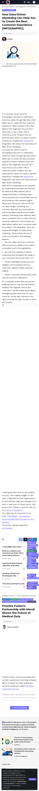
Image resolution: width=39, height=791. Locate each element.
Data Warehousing (32, 564)
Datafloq (10, 39)
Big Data (31, 551)
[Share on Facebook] (21, 539)
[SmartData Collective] (8, 2)
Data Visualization (19, 601)
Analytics (31, 539)
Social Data (30, 588)
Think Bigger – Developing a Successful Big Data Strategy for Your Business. (18, 519)
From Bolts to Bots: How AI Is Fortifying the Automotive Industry (25, 751)
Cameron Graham (13, 627)
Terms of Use (9, 783)
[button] (32, 779)
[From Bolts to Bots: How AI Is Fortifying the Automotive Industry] (7, 752)
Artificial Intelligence (20, 756)
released (27, 141)
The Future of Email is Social (13, 584)
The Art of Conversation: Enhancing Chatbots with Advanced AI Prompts (23, 740)
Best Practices (31, 542)
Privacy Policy (21, 781)
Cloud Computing (32, 554)
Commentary (32, 545)
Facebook (18, 510)
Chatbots (17, 745)
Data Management (9, 10)
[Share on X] (25, 539)
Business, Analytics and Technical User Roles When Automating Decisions (13, 553)
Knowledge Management (32, 567)
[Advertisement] (19, 90)
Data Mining (30, 548)
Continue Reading (19, 708)
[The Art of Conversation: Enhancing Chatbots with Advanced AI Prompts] (7, 740)
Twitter (8, 510)
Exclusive (31, 601)
